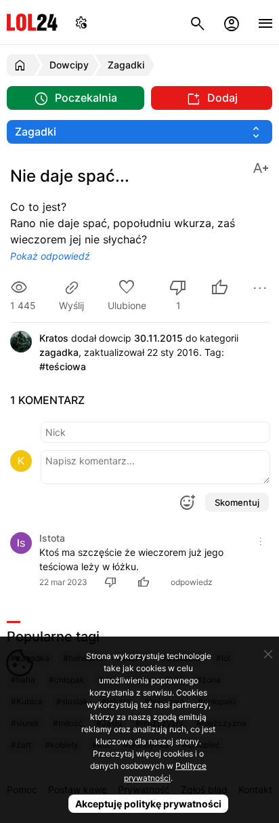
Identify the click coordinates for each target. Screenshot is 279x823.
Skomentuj (237, 502)
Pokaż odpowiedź (50, 256)
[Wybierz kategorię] (139, 132)
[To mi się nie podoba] (112, 582)
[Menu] (265, 22)
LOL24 (32, 22)
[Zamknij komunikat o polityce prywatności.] (268, 654)
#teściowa (62, 366)
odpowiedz (192, 582)
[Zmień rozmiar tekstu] (261, 167)
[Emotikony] (187, 502)
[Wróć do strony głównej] (22, 65)
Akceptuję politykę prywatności (148, 803)
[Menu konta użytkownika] (231, 22)
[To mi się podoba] (219, 289)
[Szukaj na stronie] (197, 22)
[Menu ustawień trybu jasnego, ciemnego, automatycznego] (81, 22)
